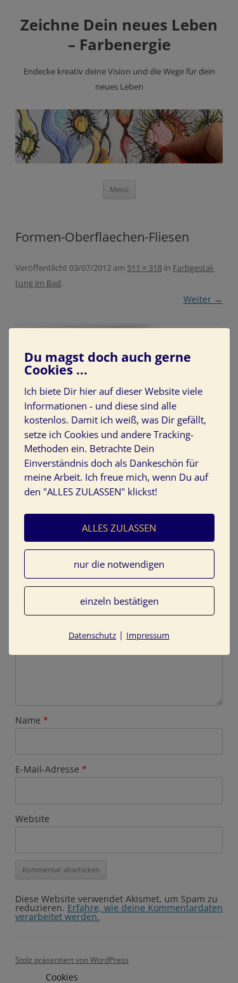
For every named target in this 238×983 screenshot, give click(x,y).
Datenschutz (92, 635)
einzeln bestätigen (119, 601)
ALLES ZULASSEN (119, 527)
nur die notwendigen (119, 564)
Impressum (147, 635)
